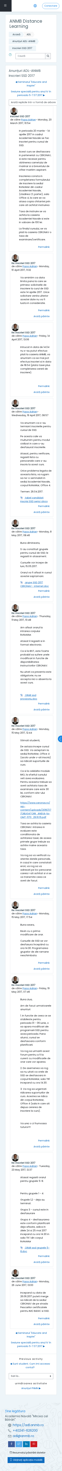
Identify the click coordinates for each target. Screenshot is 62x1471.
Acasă (16, 34)
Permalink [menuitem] (44, 247)
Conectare (50, 5)
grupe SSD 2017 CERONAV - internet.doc (34, 584)
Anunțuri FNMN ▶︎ (31, 1388)
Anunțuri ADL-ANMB (23, 41)
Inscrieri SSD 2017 (22, 48)
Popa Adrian (28, 119)
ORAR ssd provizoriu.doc (28, 697)
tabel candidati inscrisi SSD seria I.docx (34, 499)
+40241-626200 (25, 1430)
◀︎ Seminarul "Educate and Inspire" (31, 83)
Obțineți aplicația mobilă (27, 1460)
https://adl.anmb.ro (28, 1425)
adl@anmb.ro (23, 1436)
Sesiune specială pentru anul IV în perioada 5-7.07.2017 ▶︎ (31, 93)
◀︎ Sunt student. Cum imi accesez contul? (30, 1365)
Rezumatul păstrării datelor (28, 1452)
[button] (11, 56)
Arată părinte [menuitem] (42, 316)
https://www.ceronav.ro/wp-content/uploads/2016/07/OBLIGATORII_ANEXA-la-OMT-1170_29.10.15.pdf (35, 810)
